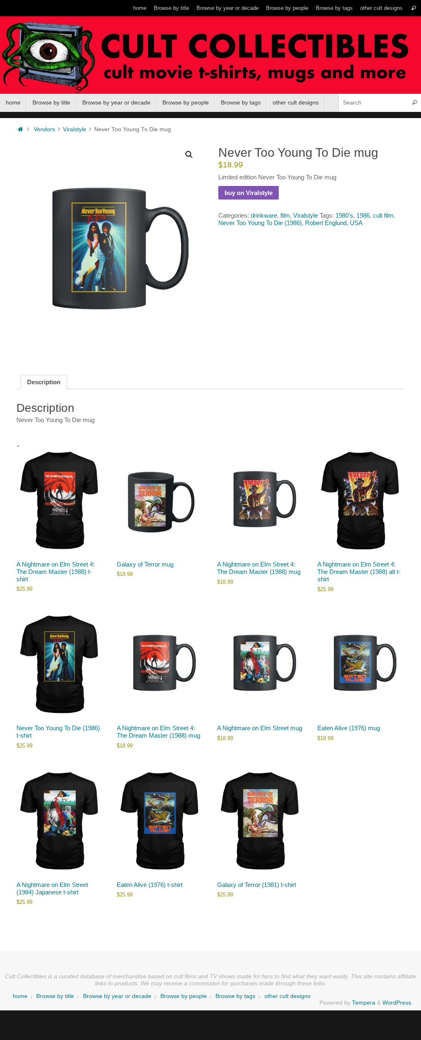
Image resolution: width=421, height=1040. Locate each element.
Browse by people (287, 8)
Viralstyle (74, 129)
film (285, 215)
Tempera (363, 1003)
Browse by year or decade (228, 8)
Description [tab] (43, 381)
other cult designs (381, 8)
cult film (383, 215)
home (139, 8)
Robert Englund (326, 222)
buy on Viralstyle (248, 192)
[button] (189, 154)
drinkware (264, 215)
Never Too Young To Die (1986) (260, 222)
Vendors (44, 129)
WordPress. (397, 1003)
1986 (363, 215)
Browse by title (171, 8)
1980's (344, 215)
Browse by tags (334, 8)
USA (356, 222)
